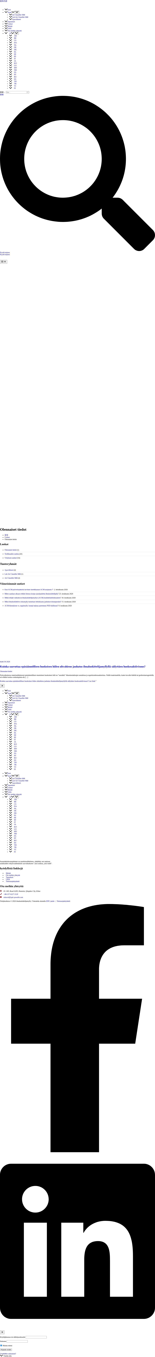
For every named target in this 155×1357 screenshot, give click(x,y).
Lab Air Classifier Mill (13, 574)
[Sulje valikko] (2, 686)
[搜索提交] (28, 92)
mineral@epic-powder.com (13, 897)
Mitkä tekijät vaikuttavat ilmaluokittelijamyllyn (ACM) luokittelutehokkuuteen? (33, 598)
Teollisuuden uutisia (12, 554)
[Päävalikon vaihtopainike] (3, 262)
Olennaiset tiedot (11, 550)
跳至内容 (3, 1)
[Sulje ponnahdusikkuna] (2, 1332)
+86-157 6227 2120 (11, 894)
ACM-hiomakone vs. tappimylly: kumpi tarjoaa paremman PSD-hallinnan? (31, 606)
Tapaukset (9, 877)
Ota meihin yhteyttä (13, 875)
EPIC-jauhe (50, 901)
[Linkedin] (77, 1329)
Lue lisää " (48, 681)
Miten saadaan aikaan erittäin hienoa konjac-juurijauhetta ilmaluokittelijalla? (32, 594)
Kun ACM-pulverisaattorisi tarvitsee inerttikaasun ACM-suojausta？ (29, 590)
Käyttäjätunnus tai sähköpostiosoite (12, 1337)
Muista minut (7, 1346)
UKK (8, 879)
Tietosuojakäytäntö (12, 881)
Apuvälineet (9, 570)
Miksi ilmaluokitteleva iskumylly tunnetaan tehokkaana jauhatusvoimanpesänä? (33, 602)
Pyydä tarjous (5, 254)
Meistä (8, 873)
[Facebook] (77, 1152)
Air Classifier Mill (11, 578)
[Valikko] (17, 12)
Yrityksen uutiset (11, 558)
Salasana (3, 1341)
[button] (13, 12)
